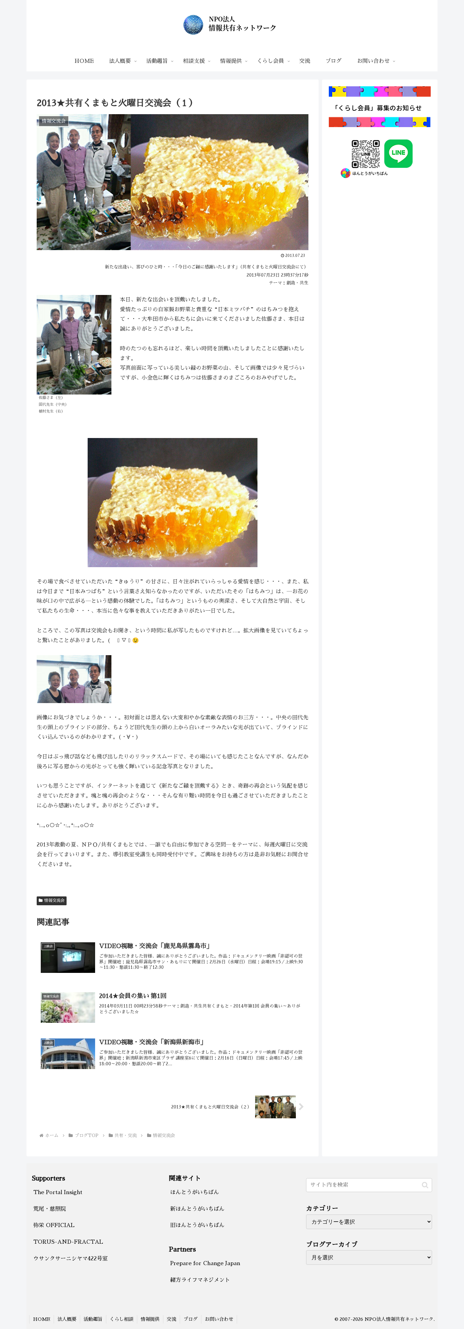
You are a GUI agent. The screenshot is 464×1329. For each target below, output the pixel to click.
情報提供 (150, 1319)
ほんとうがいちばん (194, 1192)
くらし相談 (121, 1319)
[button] (425, 1185)
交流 (171, 1319)
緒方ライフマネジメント (200, 1280)
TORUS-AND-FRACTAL (68, 1242)
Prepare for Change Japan (205, 1263)
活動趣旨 (93, 1319)
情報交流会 (54, 900)
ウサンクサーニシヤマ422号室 (70, 1258)
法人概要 (66, 1319)
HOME (41, 1319)
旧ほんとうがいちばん (197, 1225)
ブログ (190, 1319)
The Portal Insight (57, 1192)
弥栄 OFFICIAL (53, 1225)
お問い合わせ (219, 1319)
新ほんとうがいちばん (197, 1209)
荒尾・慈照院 (49, 1209)
